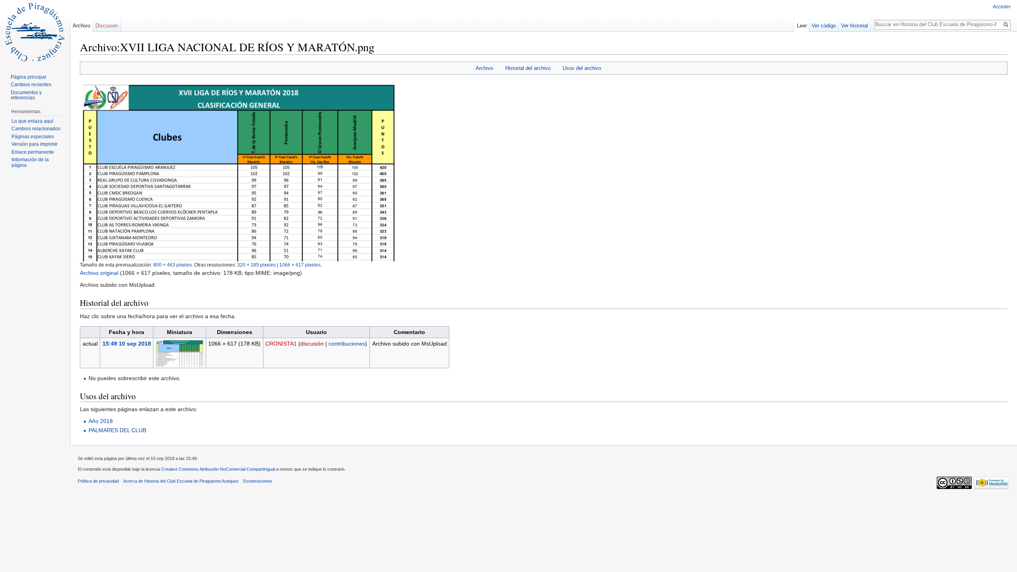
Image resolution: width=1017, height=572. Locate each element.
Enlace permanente (33, 152)
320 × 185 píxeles (256, 264)
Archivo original (99, 273)
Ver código (824, 26)
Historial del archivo (528, 68)
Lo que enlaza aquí (32, 121)
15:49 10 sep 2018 (126, 343)
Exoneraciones (257, 481)
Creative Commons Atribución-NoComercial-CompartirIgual (218, 469)
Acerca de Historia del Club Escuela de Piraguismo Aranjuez (181, 481)
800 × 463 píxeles (172, 264)
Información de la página (30, 162)
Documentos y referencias (26, 95)
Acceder (1002, 7)
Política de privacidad (98, 481)
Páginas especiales (33, 136)
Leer (802, 26)
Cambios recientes (31, 84)
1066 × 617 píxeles (300, 264)
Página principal (28, 77)
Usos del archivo (582, 68)
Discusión (106, 26)
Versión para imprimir (35, 144)
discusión (312, 343)
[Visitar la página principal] (35, 32)
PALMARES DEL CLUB (117, 430)
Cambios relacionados (36, 128)
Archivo (484, 68)
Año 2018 (101, 421)
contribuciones (347, 343)
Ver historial (854, 26)
